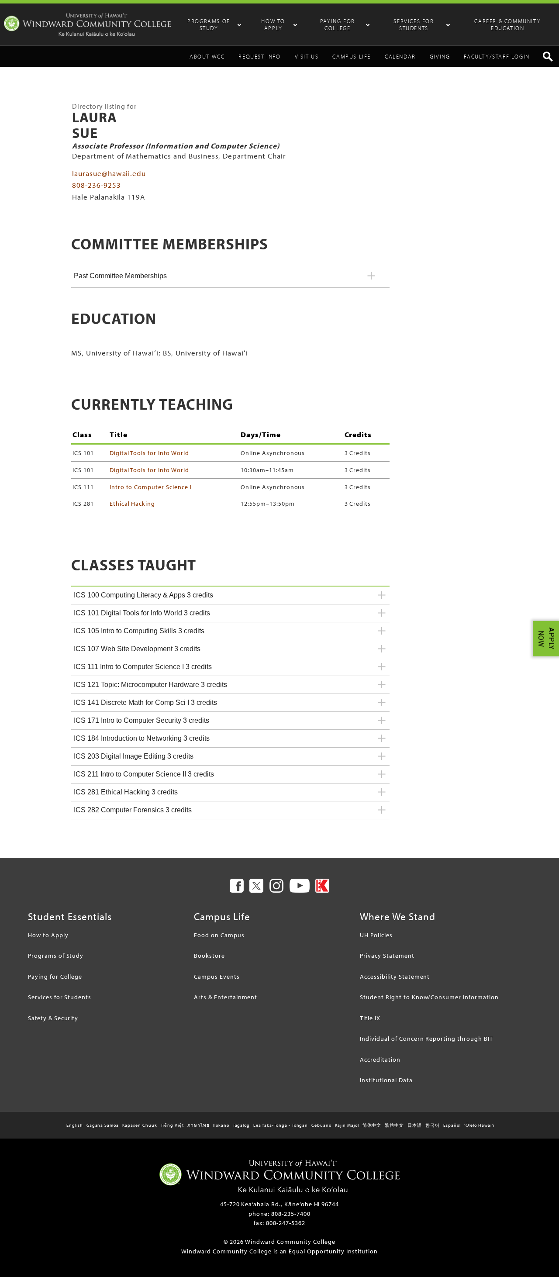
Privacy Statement (387, 955)
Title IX (370, 1018)
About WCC (207, 56)
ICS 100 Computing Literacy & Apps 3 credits (143, 595)
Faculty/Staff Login (496, 56)
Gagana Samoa (102, 1125)
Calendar (400, 56)
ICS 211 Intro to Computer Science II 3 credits (144, 774)
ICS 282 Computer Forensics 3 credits (133, 810)
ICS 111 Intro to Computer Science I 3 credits (143, 666)
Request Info (259, 56)
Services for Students (413, 24)
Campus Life (351, 56)
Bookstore (209, 955)
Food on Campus (219, 935)
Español (452, 1125)
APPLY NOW (546, 639)
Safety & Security (53, 1018)
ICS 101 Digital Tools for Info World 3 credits (142, 613)
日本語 (414, 1125)
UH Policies (376, 935)
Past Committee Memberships (120, 276)
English (74, 1125)
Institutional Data (386, 1080)
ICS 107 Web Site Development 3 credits (137, 648)
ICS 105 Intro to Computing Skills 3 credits (139, 631)
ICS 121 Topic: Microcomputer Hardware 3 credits (150, 684)
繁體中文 (394, 1125)
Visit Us (307, 56)
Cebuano (321, 1125)
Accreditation (380, 1059)
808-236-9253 (96, 185)
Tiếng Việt (172, 1125)
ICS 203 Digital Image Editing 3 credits (133, 756)
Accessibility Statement (395, 976)
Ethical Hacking (132, 503)
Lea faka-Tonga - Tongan (280, 1125)
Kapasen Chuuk (139, 1125)
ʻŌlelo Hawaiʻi (479, 1125)
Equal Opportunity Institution (333, 1251)
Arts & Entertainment (225, 997)
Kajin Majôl (347, 1125)
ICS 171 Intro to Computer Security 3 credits (141, 720)
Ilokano (221, 1125)
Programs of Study (208, 24)
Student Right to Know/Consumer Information (429, 997)
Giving (440, 56)
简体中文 (372, 1125)
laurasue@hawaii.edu (109, 173)
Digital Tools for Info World (149, 453)
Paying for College (337, 24)
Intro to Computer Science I (151, 487)
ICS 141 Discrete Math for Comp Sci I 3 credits (145, 702)
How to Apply (273, 24)
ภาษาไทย (198, 1125)
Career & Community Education (507, 24)
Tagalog (241, 1125)
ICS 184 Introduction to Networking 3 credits (142, 738)
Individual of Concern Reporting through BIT (426, 1038)
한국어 (432, 1125)
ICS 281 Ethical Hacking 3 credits (126, 792)
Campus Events (216, 976)
